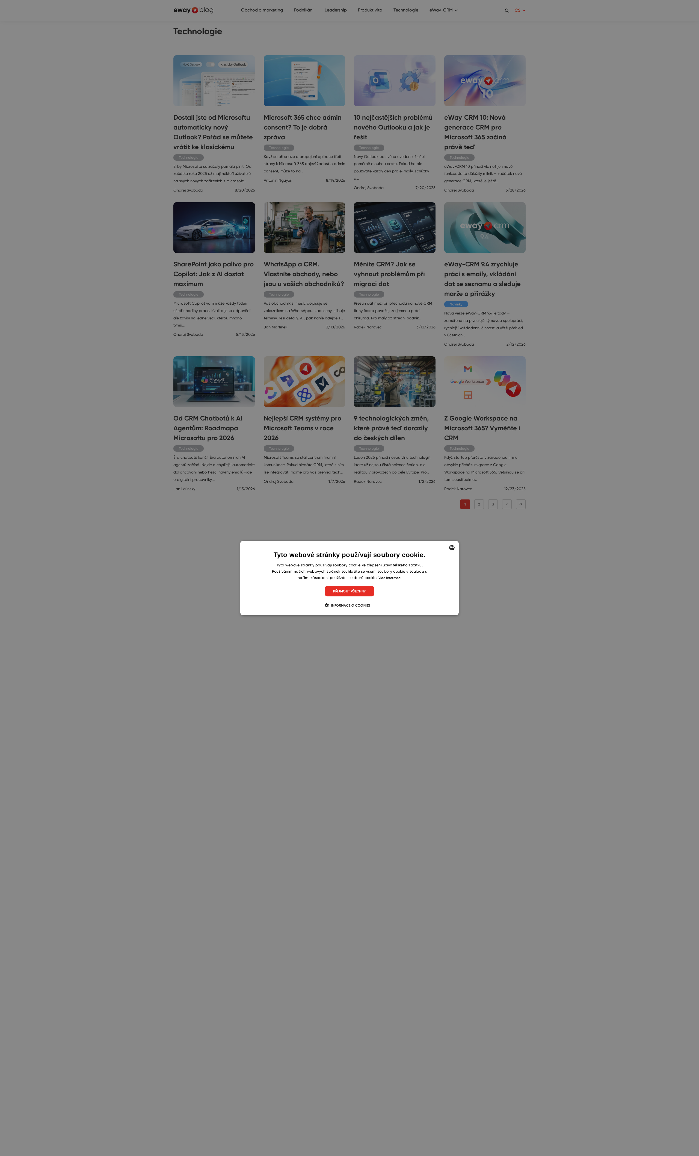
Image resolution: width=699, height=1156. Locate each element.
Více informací (389, 577)
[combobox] (452, 547)
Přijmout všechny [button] (349, 591)
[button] (349, 605)
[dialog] (349, 578)
